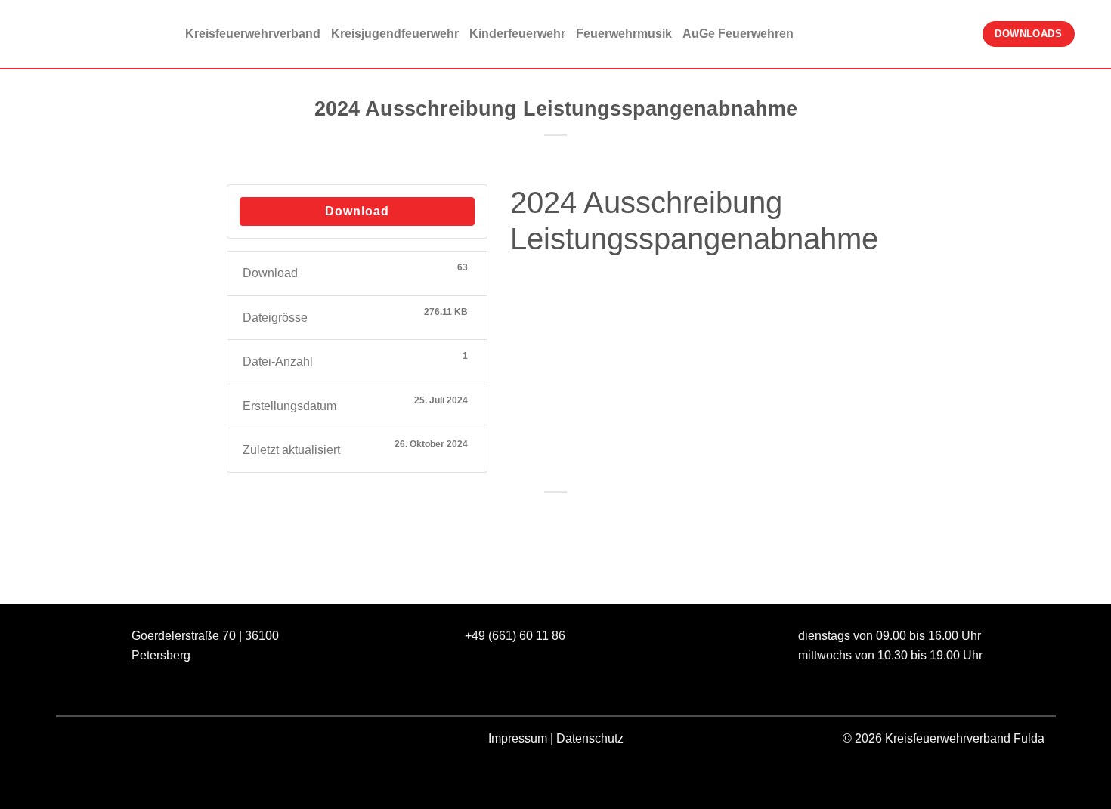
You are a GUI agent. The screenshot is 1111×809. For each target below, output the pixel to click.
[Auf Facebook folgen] (80, 741)
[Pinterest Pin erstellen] (583, 517)
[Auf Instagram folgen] (107, 741)
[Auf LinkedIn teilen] (611, 517)
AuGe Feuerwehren (738, 33)
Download (357, 211)
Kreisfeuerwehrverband (252, 33)
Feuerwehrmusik (624, 33)
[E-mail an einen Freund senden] (555, 517)
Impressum (517, 738)
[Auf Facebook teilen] (501, 517)
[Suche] (1092, 33)
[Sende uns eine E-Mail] (134, 741)
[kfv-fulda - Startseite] (86, 34)
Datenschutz (590, 738)
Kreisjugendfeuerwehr (395, 33)
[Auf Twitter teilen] (528, 517)
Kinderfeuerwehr (517, 33)
